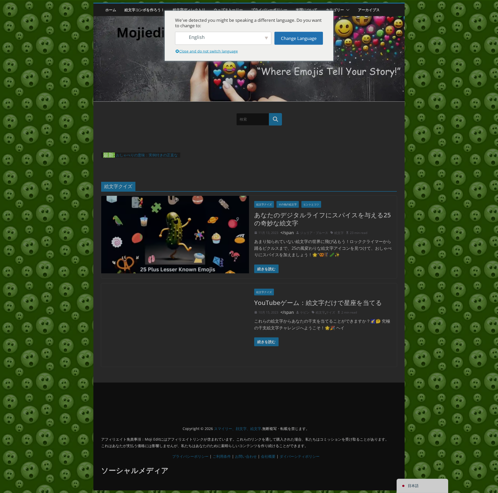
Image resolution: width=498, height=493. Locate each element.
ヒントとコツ (311, 204)
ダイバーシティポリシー (300, 456)
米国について (306, 9)
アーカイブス (369, 9)
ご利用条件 (222, 456)
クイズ (330, 312)
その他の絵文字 (288, 204)
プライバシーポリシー (269, 9)
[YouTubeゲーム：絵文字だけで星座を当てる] (175, 325)
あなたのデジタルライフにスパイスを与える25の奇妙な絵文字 (322, 219)
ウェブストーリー (228, 9)
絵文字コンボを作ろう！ (144, 9)
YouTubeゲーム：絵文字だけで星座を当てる (318, 302)
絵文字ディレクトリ (189, 9)
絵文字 (339, 233)
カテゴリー (335, 9)
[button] (347, 9)
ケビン (304, 312)
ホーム (110, 9)
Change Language (299, 38)
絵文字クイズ (264, 204)
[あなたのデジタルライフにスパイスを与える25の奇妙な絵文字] (175, 235)
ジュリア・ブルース (314, 233)
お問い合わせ (246, 456)
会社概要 (268, 456)
